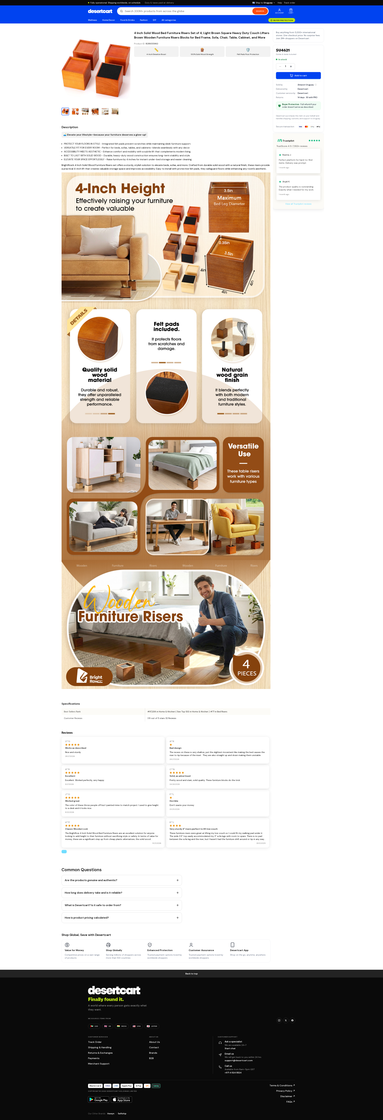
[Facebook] (292, 1020)
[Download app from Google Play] (98, 1099)
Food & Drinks (127, 20)
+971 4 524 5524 (233, 1072)
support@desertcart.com (239, 1060)
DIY (154, 20)
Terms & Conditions (282, 1085)
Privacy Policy (285, 1090)
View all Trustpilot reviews (298, 204)
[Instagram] (279, 1020)
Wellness (92, 20)
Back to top (191, 973)
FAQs (290, 1101)
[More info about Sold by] (315, 84)
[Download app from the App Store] (121, 1099)
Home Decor (108, 20)
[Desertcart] (100, 11)
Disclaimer (287, 1096)
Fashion (143, 20)
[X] (285, 1020)
